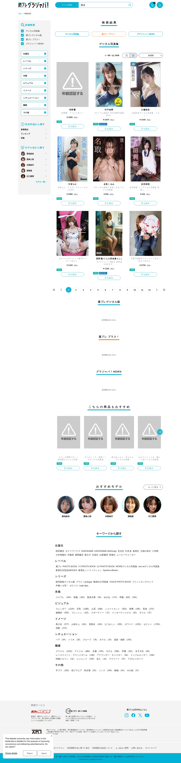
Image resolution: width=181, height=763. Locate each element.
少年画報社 (61, 555)
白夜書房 (104, 555)
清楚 (62, 628)
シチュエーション (31, 98)
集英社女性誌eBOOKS (66, 570)
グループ (90, 639)
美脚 (135, 609)
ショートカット (116, 609)
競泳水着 (95, 597)
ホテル (106, 639)
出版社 (26, 54)
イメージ (27, 90)
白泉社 (95, 555)
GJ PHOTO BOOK (106, 566)
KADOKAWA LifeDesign (105, 551)
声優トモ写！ (62, 585)
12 (149, 290)
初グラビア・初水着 (84, 670)
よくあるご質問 (122, 748)
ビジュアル (28, 83)
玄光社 (121, 551)
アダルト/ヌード (135, 659)
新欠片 (88, 555)
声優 (128, 651)
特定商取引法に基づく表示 (78, 748)
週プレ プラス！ (33, 39)
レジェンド (86, 659)
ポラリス (74, 585)
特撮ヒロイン (66, 659)
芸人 (102, 659)
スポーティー (101, 612)
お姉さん (79, 624)
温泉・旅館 (123, 639)
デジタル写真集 (33, 31)
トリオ (75, 639)
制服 (80, 597)
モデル (113, 651)
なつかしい (114, 624)
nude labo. (84, 585)
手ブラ (63, 670)
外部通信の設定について (102, 748)
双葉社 (112, 555)
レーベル (27, 61)
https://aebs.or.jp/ (52, 734)
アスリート (118, 659)
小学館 (155, 551)
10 (135, 290)
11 (142, 290)
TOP (19, 14)
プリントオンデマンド (142, 582)
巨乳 (83, 609)
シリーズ (27, 68)
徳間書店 (79, 555)
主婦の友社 (145, 551)
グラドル (65, 651)
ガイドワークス (72, 551)
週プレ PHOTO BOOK (66, 566)
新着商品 (24, 129)
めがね (111, 597)
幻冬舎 (128, 551)
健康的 (63, 612)
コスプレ (64, 597)
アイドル (83, 651)
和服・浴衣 (128, 597)
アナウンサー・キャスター (113, 655)
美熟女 (96, 624)
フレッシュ (80, 612)
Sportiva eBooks (110, 570)
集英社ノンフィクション (90, 570)
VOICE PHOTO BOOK (120, 582)
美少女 (63, 624)
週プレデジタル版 (34, 35)
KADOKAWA (87, 551)
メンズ (106, 670)
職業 (25, 105)
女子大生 (143, 651)
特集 (23, 138)
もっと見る (153, 487)
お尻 (97, 609)
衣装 (25, 76)
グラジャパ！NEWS (35, 44)
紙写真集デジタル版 (65, 582)
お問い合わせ (136, 748)
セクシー (152, 624)
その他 (26, 112)
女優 (98, 651)
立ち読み (72, 126)
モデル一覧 (40, 182)
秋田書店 (60, 551)
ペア (61, 639)
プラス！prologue (84, 582)
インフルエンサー (143, 655)
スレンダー (66, 609)
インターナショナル (125, 612)
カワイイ (133, 624)
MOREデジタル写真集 (126, 566)
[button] (160, 432)
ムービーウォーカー (126, 555)
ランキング (25, 134)
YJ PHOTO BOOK (87, 566)
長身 (149, 609)
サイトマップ (150, 748)
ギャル (146, 612)
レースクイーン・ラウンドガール (76, 655)
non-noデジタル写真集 (149, 566)
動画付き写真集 (100, 582)
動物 (120, 670)
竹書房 (70, 555)
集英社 (136, 551)
